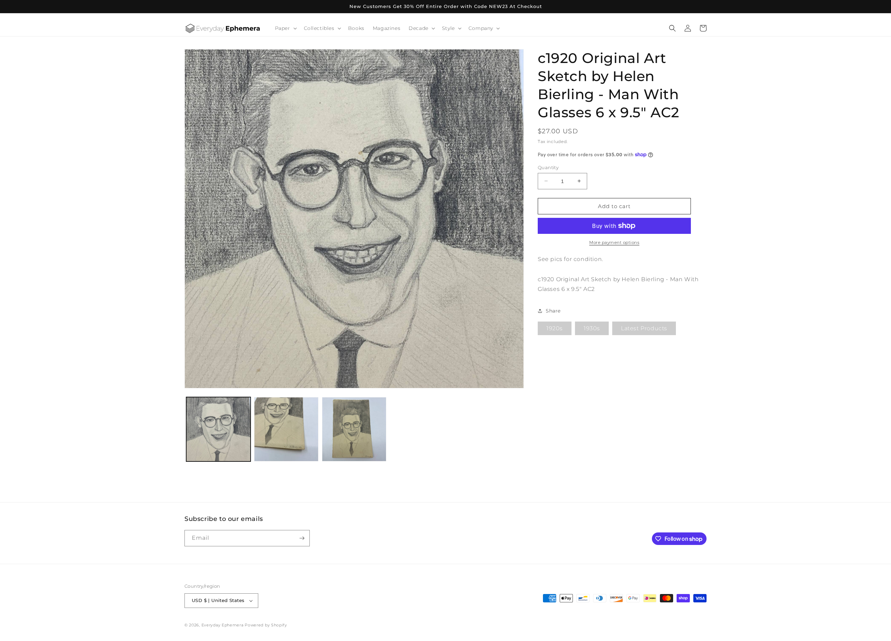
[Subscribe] (301, 538)
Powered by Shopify (266, 625)
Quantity (548, 167)
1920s (554, 328)
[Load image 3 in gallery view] (354, 429)
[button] (285, 28)
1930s (592, 328)
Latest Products (644, 328)
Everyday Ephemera (223, 625)
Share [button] (553, 311)
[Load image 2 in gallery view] (286, 429)
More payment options (614, 242)
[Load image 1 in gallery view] (218, 429)
